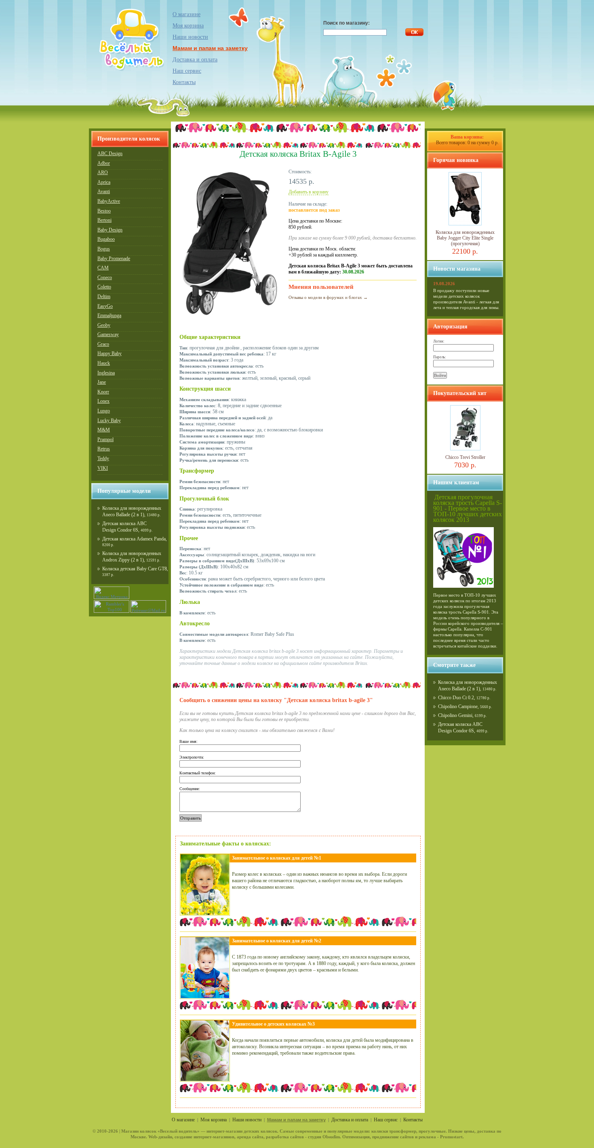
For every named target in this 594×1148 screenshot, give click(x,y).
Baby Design (109, 230)
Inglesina (106, 373)
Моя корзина (213, 1120)
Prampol (105, 439)
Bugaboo (106, 239)
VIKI (102, 468)
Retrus (103, 449)
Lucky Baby (109, 420)
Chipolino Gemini (455, 715)
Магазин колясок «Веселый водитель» (160, 1131)
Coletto (104, 287)
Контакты (184, 82)
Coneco (104, 277)
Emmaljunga (109, 315)
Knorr (103, 392)
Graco (103, 344)
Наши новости (190, 37)
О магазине (186, 14)
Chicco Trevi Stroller (465, 457)
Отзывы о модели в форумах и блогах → (328, 297)
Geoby (103, 325)
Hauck (103, 363)
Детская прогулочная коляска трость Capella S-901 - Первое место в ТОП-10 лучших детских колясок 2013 (467, 508)
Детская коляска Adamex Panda (134, 539)
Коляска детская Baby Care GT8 (134, 569)
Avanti (103, 191)
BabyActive (108, 201)
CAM (103, 268)
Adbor (103, 163)
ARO (102, 172)
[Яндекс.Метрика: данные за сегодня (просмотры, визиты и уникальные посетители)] (111, 593)
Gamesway (108, 334)
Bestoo (104, 211)
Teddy (103, 458)
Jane (101, 382)
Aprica (103, 182)
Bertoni (104, 220)
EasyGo (105, 306)
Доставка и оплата (195, 60)
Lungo (103, 411)
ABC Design (109, 153)
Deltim (103, 296)
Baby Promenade (113, 258)
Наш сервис (187, 71)
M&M (103, 430)
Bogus (103, 249)
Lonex (103, 401)
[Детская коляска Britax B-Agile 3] (229, 317)
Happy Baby (109, 353)
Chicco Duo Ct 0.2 (456, 697)
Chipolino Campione (458, 706)
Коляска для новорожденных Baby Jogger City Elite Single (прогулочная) (465, 237)
